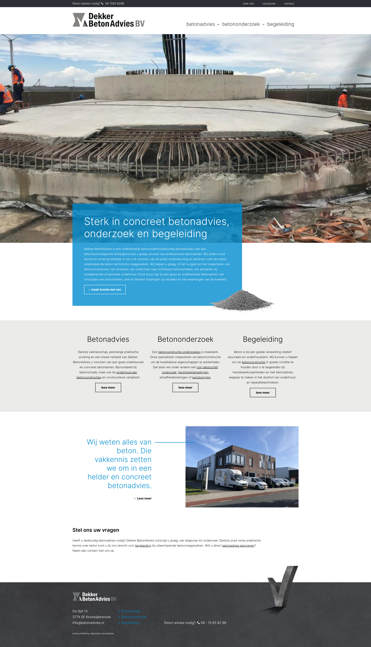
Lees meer (144, 498)
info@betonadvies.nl (88, 623)
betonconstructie (253, 362)
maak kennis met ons (105, 289)
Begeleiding (280, 24)
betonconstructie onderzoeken (179, 352)
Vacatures (269, 3)
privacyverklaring (80, 633)
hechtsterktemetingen (193, 372)
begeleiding (143, 545)
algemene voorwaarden (102, 633)
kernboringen (201, 377)
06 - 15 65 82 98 (213, 623)
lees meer (108, 387)
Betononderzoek (241, 24)
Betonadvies (200, 24)
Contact (289, 3)
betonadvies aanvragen (238, 545)
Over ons (248, 3)
